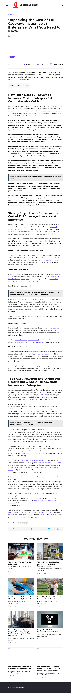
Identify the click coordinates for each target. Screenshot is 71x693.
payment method (44, 354)
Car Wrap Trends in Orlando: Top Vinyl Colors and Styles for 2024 (20, 598)
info (12, 56)
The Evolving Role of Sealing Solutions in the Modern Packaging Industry (48, 564)
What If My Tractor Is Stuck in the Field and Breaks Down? (49, 598)
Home (10, 13)
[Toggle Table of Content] (26, 85)
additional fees (40, 342)
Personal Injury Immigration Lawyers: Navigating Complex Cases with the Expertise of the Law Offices (20, 633)
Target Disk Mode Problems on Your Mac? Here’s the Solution (49, 631)
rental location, (53, 328)
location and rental (52, 260)
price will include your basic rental (27, 340)
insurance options (51, 299)
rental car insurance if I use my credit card (33, 460)
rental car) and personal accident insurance (23, 309)
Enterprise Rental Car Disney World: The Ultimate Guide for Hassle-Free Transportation (48, 668)
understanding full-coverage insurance (39, 512)
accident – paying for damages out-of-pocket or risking (29, 153)
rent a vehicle (13, 512)
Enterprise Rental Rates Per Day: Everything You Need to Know (20, 667)
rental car (39, 125)
